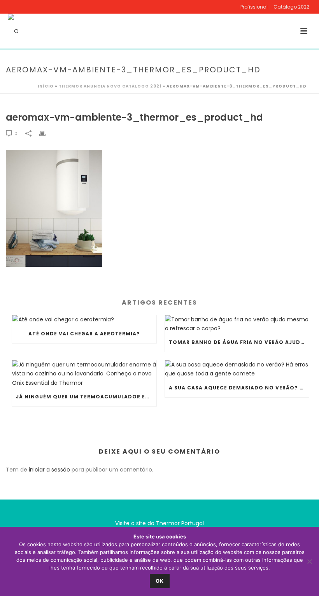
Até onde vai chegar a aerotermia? (84, 333)
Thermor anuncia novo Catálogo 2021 (110, 86)
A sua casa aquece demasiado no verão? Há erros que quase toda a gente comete (239, 387)
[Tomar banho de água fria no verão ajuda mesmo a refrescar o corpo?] (237, 324)
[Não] (309, 561)
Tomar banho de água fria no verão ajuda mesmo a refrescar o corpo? (239, 342)
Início (46, 86)
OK (160, 581)
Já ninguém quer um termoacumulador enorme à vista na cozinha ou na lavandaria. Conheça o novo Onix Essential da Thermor (86, 396)
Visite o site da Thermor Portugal (159, 523)
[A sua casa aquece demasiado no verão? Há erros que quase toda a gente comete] (237, 369)
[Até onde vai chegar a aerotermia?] (84, 319)
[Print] (46, 133)
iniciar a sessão (49, 469)
